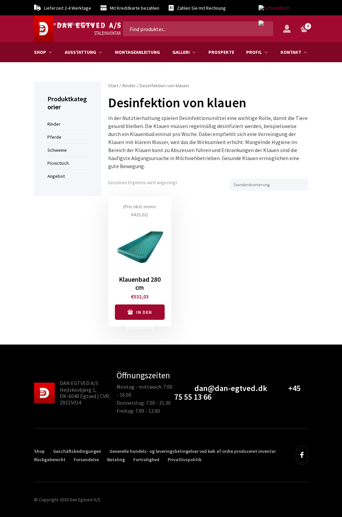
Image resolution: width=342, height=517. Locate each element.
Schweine (57, 150)
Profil (254, 52)
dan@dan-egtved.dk (230, 388)
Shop (40, 52)
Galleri (181, 52)
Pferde (54, 137)
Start (113, 86)
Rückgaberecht (49, 460)
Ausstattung (80, 52)
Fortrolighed (146, 460)
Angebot (56, 176)
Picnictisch (58, 163)
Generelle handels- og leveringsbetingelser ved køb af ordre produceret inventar (193, 451)
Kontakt (291, 52)
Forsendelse (86, 460)
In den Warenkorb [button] (139, 314)
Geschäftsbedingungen (77, 451)
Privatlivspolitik (184, 460)
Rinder (129, 86)
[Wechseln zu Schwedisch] (274, 8)
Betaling (116, 460)
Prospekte (221, 52)
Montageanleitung (137, 52)
